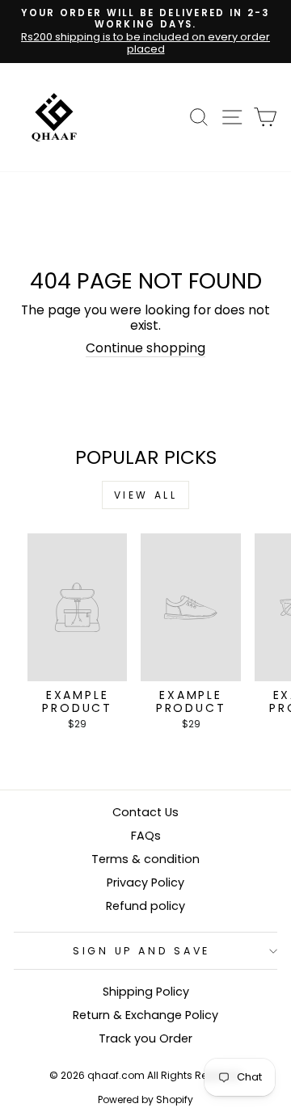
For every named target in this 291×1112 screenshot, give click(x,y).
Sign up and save (141, 951)
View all (146, 495)
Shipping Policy (146, 992)
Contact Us (145, 812)
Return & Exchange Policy (145, 1015)
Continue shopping (145, 348)
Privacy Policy (145, 882)
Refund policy (145, 906)
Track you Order (145, 1038)
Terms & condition (145, 859)
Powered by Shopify (145, 1099)
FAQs (146, 836)
